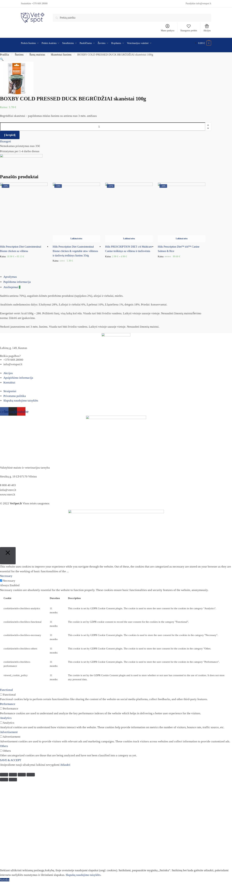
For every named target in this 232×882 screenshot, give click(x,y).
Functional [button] (6, 689)
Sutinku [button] (4, 879)
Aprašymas (10, 276)
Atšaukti (65, 764)
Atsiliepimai (11, 287)
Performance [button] (7, 704)
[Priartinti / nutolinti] (30, 774)
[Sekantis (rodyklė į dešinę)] (13, 779)
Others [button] (4, 746)
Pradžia (4, 54)
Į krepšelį (9, 135)
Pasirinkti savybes (23, 266)
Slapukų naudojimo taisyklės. (83, 875)
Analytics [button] (6, 718)
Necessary (9, 580)
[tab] (117, 276)
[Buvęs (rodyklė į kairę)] (4, 779)
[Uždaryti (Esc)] (4, 774)
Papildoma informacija (17, 282)
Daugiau (76, 266)
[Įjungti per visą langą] (22, 774)
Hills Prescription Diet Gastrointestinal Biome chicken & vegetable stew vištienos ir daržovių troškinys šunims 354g (75, 251)
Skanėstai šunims (61, 54)
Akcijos (207, 30)
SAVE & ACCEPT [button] (10, 760)
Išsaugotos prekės (188, 30)
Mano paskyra (167, 30)
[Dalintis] (13, 774)
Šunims (19, 54)
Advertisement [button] (9, 732)
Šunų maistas (37, 54)
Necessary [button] (6, 576)
